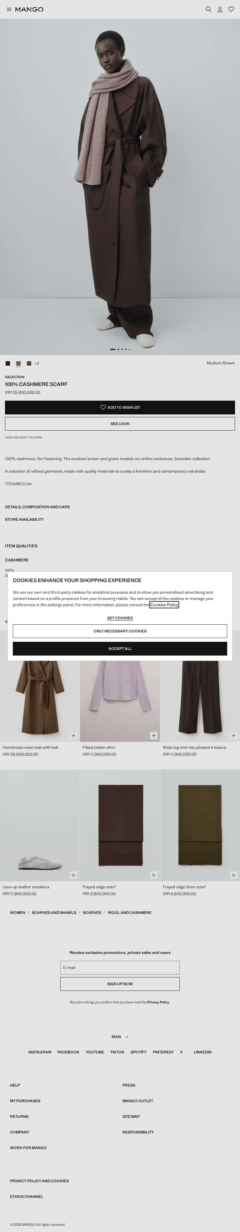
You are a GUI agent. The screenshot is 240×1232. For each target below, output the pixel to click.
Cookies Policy (164, 604)
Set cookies (120, 618)
